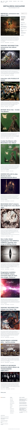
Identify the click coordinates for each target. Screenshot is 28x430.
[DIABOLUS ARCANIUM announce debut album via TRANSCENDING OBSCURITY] (10, 381)
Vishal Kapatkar (6, 106)
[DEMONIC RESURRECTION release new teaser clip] (10, 329)
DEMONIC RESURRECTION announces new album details (9, 47)
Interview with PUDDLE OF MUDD (10, 79)
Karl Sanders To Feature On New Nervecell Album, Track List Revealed (23, 400)
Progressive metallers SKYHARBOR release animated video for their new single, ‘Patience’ (9, 274)
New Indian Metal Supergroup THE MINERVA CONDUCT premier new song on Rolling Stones (10, 241)
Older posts (3, 392)
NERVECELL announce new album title (10, 14)
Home (1, 1)
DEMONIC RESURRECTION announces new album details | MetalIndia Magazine (23, 408)
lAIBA (19, 402)
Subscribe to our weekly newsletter (23, 16)
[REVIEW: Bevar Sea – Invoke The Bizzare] (10, 131)
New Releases (3, 397)
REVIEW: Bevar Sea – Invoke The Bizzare (10, 110)
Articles (21, 1)
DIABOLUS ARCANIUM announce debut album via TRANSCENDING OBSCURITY (10, 368)
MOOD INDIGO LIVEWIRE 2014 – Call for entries (9, 341)
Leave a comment (12, 42)
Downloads (15, 1)
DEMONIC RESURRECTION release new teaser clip (9, 308)
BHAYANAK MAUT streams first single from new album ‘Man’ (10, 205)
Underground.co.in (12, 411)
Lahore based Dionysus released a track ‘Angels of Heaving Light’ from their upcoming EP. (23, 403)
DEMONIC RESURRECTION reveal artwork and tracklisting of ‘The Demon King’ (23, 410)
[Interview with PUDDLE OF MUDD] (10, 100)
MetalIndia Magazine (14, 6)
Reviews (7, 1)
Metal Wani (11, 404)
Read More (12, 105)
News (4, 1)
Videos (18, 1)
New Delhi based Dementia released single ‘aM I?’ (23, 406)
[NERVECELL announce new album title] (10, 35)
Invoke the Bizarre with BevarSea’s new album (9, 142)
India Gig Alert (11, 400)
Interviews (10, 1)
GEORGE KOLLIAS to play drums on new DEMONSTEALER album (9, 175)
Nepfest (11, 407)
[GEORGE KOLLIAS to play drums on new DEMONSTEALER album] (10, 193)
